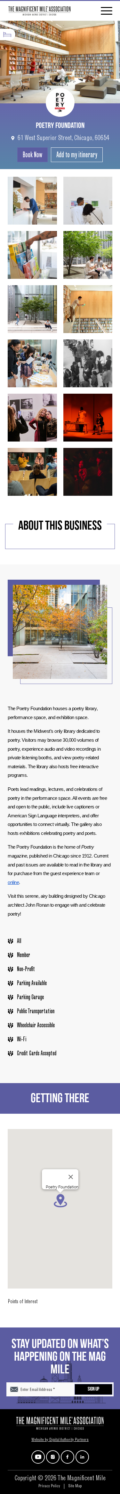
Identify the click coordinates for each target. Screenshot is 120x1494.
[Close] (70, 1177)
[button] (60, 1200)
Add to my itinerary (76, 155)
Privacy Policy (49, 1486)
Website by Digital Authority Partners (60, 1440)
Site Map (75, 1486)
